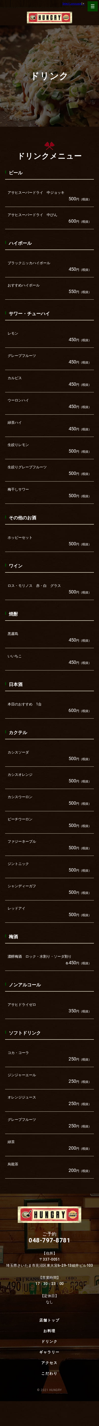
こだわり (49, 1373)
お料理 (49, 1331)
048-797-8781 (49, 1240)
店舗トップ (49, 1320)
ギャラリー (49, 1352)
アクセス (49, 1363)
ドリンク (49, 1341)
